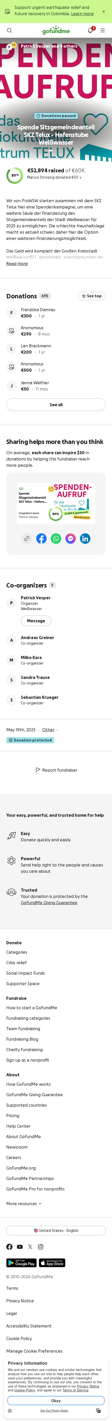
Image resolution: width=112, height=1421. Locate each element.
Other (48, 729)
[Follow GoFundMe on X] (30, 1247)
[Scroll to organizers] (13, 45)
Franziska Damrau (38, 309)
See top (94, 296)
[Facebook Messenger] (70, 538)
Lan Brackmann (36, 345)
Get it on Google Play (21, 1262)
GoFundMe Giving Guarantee (49, 902)
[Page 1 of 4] (50, 150)
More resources (21, 1203)
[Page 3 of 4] (59, 150)
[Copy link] (27, 538)
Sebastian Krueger (40, 697)
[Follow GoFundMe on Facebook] (9, 1247)
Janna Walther (35, 382)
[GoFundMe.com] (56, 30)
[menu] (102, 30)
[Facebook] (41, 538)
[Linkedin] (85, 538)
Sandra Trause (35, 677)
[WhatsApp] (56, 538)
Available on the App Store (52, 1262)
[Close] (103, 11)
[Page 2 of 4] (55, 150)
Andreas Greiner (37, 637)
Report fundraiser (59, 770)
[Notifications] (90, 30)
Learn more (82, 13)
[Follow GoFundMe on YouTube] (20, 1247)
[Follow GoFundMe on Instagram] (40, 1247)
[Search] (9, 30)
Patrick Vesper (36, 597)
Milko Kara (31, 657)
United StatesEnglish (58, 1230)
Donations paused (58, 116)
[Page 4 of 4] (63, 150)
